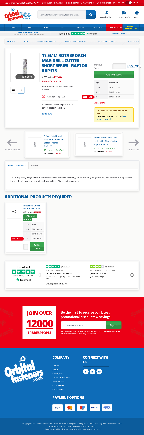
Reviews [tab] (34, 165)
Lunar (60, 426)
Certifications (58, 389)
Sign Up (114, 325)
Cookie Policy (58, 385)
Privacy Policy (58, 381)
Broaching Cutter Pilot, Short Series (31, 207)
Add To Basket (114, 74)
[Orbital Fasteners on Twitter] (92, 371)
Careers (55, 365)
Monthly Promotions (131, 27)
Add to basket (37, 247)
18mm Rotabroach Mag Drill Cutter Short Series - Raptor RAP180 (106, 141)
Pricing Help (98, 103)
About (55, 369)
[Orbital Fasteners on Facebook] (86, 371)
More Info (47, 113)
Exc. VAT (120, 3)
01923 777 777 (31, 2)
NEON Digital (90, 426)
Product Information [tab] (17, 165)
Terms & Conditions (61, 377)
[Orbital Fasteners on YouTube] (99, 371)
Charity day (57, 373)
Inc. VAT (136, 3)
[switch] (128, 3)
